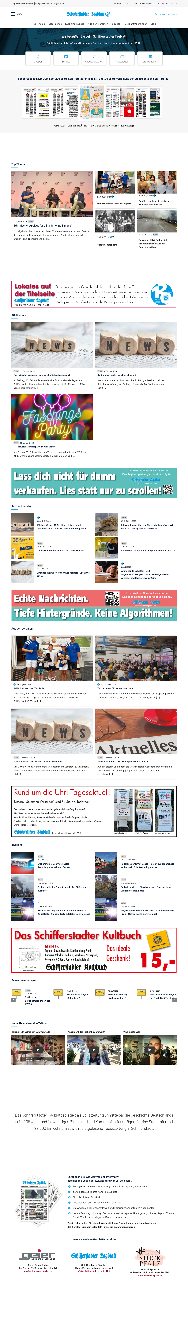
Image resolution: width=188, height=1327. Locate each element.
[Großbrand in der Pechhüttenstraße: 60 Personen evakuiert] (22, 876)
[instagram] (163, 3)
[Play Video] (38, 1049)
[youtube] (171, 3)
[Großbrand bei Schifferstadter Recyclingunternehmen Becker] (22, 853)
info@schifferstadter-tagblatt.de (94, 1270)
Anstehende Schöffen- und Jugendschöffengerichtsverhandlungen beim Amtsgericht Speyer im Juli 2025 (145, 574)
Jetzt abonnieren (162, 14)
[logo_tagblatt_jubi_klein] (88, 12)
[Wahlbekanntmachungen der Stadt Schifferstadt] (141, 990)
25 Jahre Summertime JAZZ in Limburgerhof (60, 550)
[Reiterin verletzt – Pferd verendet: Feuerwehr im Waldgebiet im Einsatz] (106, 876)
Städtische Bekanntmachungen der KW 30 (37, 1000)
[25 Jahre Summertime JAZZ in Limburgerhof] (22, 538)
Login (174, 14)
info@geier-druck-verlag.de (38, 1270)
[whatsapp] (176, 3)
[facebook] (158, 3)
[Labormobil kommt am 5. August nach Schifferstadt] (106, 538)
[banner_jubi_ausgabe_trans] (94, 83)
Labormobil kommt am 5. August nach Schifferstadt (148, 550)
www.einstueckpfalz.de (150, 1275)
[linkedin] (167, 3)
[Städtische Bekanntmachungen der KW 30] (16, 990)
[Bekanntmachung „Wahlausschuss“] (100, 990)
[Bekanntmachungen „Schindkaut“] (58, 990)
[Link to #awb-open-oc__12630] (13, 14)
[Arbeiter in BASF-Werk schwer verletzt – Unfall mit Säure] (22, 562)
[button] (13, 1000)
